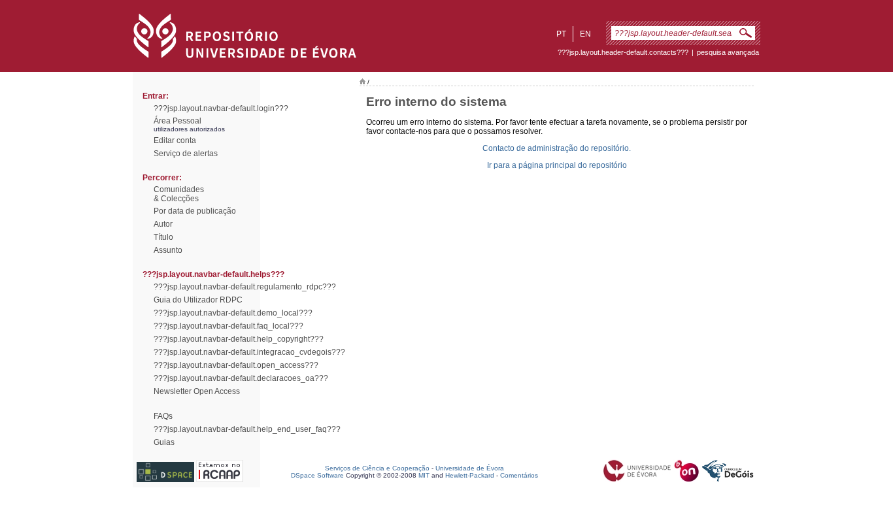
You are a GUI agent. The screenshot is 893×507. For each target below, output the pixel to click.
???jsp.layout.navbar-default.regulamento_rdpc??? (245, 286)
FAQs (163, 416)
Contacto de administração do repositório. (556, 148)
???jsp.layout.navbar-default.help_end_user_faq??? (247, 429)
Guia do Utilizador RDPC (198, 299)
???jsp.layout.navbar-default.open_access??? (236, 365)
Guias (164, 442)
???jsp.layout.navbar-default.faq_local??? (228, 326)
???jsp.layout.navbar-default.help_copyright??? (239, 339)
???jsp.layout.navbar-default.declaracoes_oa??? (241, 378)
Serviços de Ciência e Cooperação (377, 468)
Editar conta (175, 140)
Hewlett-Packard (469, 475)
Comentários (519, 475)
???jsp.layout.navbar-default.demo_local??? (233, 313)
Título (163, 237)
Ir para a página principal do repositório (557, 165)
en (585, 34)
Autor (163, 224)
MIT (424, 475)
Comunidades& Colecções (179, 194)
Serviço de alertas (186, 153)
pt (561, 34)
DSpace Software (317, 475)
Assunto (168, 250)
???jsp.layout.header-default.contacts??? (623, 52)
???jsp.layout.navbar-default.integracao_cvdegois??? (249, 352)
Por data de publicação (195, 211)
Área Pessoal (177, 120)
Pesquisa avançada (728, 52)
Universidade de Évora (469, 468)
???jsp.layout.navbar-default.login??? (221, 108)
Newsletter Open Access (197, 391)
